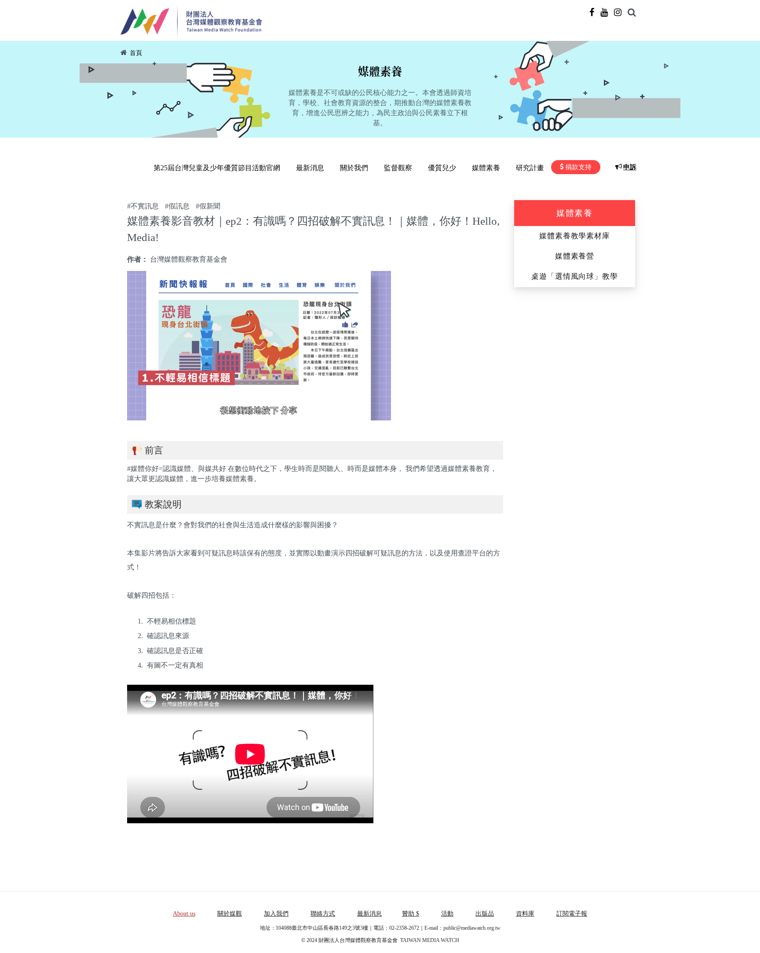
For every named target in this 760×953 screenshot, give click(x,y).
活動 (447, 913)
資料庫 (525, 913)
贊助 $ (410, 913)
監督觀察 (398, 168)
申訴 (629, 167)
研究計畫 (530, 168)
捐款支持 (578, 167)
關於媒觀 (229, 913)
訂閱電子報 (571, 913)
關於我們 (354, 168)
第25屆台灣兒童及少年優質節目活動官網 (216, 168)
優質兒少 (442, 168)
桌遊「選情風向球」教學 (574, 276)
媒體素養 (486, 168)
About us (184, 913)
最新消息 (310, 168)
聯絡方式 (323, 913)
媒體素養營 (574, 256)
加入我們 (276, 913)
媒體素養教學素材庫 (574, 236)
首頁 (136, 53)
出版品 (484, 913)
